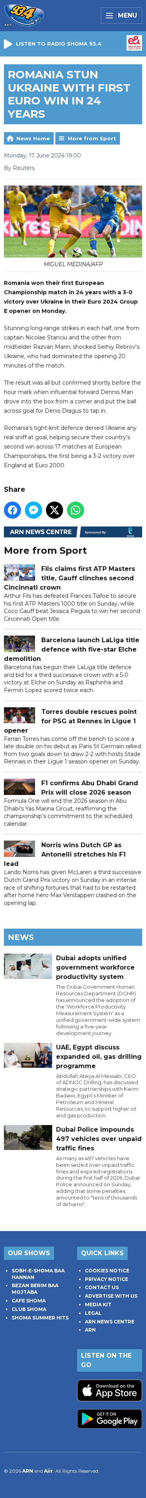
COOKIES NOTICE (107, 1271)
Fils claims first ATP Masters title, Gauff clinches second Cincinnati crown (69, 578)
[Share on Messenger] (33, 510)
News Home (33, 138)
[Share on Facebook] (12, 510)
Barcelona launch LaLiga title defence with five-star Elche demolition (71, 649)
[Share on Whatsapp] (75, 510)
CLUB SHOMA (29, 1309)
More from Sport (92, 138)
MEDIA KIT (98, 1304)
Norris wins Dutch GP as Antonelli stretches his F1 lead (65, 854)
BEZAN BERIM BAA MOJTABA (35, 1288)
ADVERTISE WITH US (111, 1296)
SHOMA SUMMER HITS (40, 1318)
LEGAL (93, 1313)
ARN (90, 1330)
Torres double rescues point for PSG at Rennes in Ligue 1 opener (70, 721)
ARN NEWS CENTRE (109, 1322)
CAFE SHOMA (29, 1301)
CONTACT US (102, 1287)
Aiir (48, 1471)
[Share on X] (54, 510)
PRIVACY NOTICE (106, 1279)
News (21, 937)
